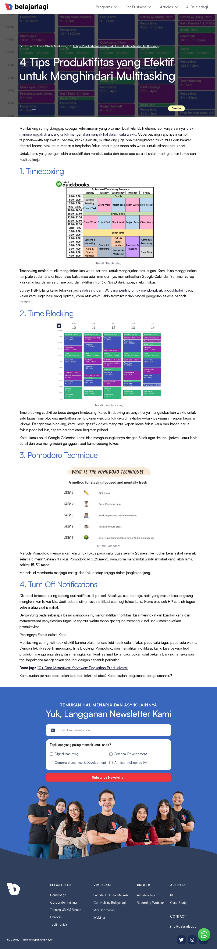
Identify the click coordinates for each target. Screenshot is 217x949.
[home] (26, 7)
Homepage (58, 895)
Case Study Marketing (52, 46)
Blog (173, 895)
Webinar (99, 917)
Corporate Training (63, 902)
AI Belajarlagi (197, 7)
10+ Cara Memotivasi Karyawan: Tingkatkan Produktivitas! (83, 667)
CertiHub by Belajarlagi (109, 903)
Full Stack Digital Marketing (112, 895)
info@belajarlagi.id (183, 926)
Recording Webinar (150, 903)
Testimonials (59, 924)
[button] (106, 7)
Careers (56, 917)
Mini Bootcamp (104, 910)
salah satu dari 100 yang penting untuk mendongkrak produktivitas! (132, 290)
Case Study (178, 903)
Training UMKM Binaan (65, 910)
